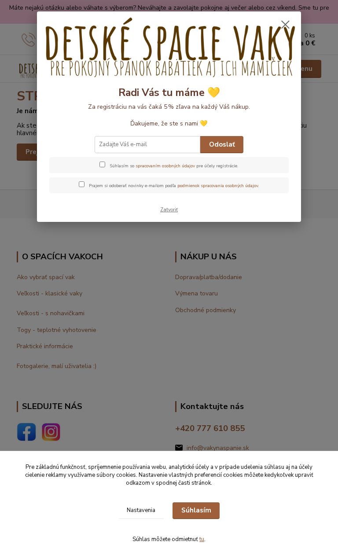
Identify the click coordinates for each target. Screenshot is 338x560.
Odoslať (222, 144)
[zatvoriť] (285, 25)
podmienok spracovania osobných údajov (217, 186)
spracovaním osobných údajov (165, 166)
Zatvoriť (169, 209)
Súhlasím (196, 510)
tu (201, 539)
